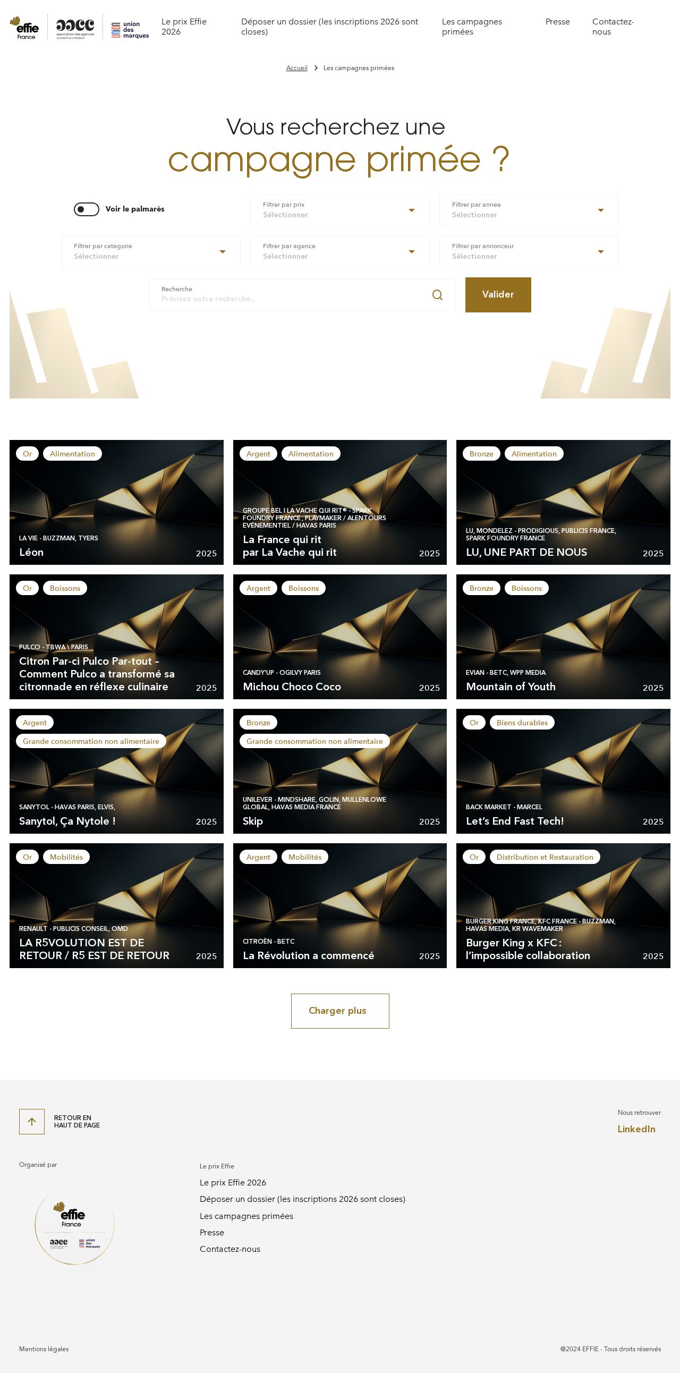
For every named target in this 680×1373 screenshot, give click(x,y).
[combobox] (340, 210)
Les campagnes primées (472, 26)
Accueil (297, 68)
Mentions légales (44, 1349)
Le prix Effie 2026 (233, 1182)
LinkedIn (637, 1129)
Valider (498, 294)
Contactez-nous (230, 1249)
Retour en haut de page (77, 1121)
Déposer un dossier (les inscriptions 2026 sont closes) (302, 1199)
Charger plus (338, 1010)
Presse (558, 21)
